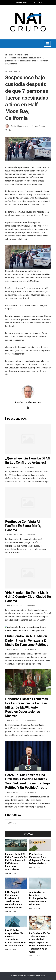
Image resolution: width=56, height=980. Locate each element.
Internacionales (12, 71)
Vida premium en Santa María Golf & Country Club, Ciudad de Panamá (28, 597)
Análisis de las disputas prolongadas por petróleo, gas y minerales (38, 898)
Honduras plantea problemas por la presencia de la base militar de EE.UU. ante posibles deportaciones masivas (26, 707)
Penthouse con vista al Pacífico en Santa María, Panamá (23, 526)
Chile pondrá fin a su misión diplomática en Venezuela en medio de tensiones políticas (26, 640)
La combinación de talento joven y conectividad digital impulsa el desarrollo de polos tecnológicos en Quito (40, 942)
